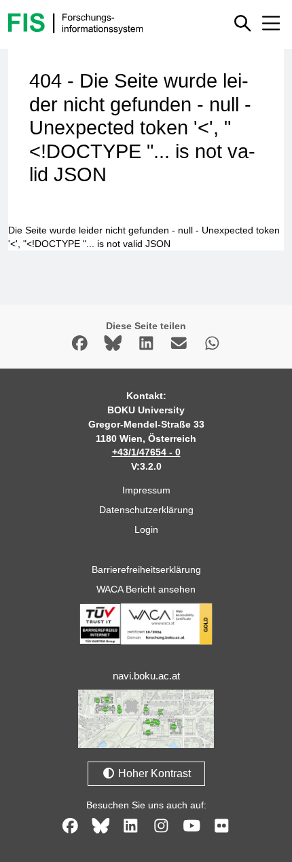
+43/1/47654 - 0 (146, 452)
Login (146, 529)
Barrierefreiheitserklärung (146, 569)
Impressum (146, 490)
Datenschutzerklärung (146, 509)
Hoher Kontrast (153, 773)
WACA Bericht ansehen (146, 589)
